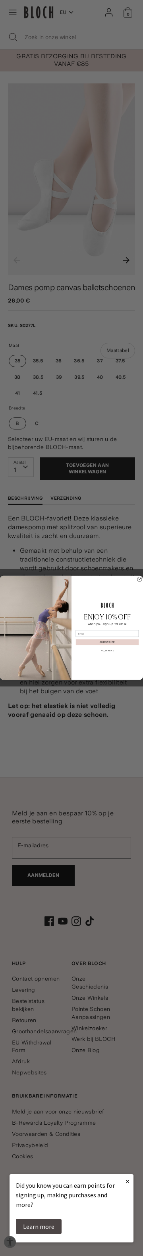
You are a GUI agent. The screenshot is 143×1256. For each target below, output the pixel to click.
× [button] (127, 1181)
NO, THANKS (107, 650)
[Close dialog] (139, 579)
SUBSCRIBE (107, 642)
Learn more (38, 1226)
